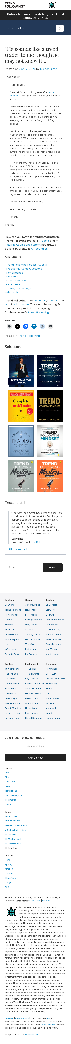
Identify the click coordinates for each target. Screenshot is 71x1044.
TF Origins (30, 668)
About (8, 777)
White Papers (12, 639)
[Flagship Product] (21, 371)
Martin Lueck (52, 654)
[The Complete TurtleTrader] (21, 406)
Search (52, 567)
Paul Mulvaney (53, 644)
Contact (9, 804)
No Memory (51, 683)
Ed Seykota (51, 605)
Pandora (9, 873)
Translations (11, 791)
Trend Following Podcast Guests (26, 264)
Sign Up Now (35, 757)
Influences (10, 649)
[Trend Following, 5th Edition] (50, 371)
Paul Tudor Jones (55, 619)
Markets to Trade (17, 280)
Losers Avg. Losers (55, 678)
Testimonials (11, 800)
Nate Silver (51, 713)
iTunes (8, 860)
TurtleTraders (12, 668)
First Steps (10, 781)
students (52, 300)
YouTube (36, 900)
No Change (51, 668)
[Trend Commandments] (50, 406)
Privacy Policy (22, 1018)
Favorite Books (12, 654)
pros (8, 304)
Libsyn (8, 882)
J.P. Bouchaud (12, 683)
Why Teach (31, 624)
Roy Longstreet (33, 713)
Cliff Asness (52, 624)
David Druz (10, 693)
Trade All (9, 629)
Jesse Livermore (13, 713)
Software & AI (12, 634)
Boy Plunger (31, 678)
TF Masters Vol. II (13, 843)
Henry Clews (31, 708)
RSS (7, 887)
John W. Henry (53, 634)
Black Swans (52, 698)
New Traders (32, 609)
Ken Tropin (51, 649)
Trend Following (29, 335)
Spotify (8, 864)
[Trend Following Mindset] (50, 441)
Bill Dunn (50, 614)
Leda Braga (11, 698)
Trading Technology (18, 288)
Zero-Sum (51, 673)
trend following (48, 1024)
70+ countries (38, 248)
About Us (12, 292)
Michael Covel (49, 69)
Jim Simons (11, 678)
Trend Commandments (16, 825)
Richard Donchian (34, 683)
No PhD (49, 688)
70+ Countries (32, 605)
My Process (31, 654)
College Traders (33, 619)
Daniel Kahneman (34, 718)
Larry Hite (51, 609)
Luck (48, 693)
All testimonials (18, 549)
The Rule (36, 542)
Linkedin (46, 900)
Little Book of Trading (15, 830)
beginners (40, 300)
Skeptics (29, 629)
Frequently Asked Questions (24, 268)
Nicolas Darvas (33, 693)
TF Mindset (10, 834)
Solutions (9, 605)
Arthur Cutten (32, 703)
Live (7, 644)
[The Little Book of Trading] (21, 441)
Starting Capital (33, 634)
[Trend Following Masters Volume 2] (50, 476)
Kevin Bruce (11, 688)
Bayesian (50, 703)
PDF (49, 1018)
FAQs (7, 786)
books (45, 240)
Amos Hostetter (33, 688)
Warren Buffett (12, 703)
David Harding (53, 629)
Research (12, 276)
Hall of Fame (11, 673)
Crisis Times (13, 284)
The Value (30, 644)
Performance (14, 272)
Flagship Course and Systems (23, 244)
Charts (8, 619)
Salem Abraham (54, 639)
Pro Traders (31, 614)
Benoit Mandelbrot (14, 708)
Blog (7, 772)
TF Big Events (32, 673)
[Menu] (64, 4)
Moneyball (51, 708)
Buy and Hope (12, 718)
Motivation (30, 649)
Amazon (9, 869)
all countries (21, 304)
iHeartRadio (10, 878)
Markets (9, 624)
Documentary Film (13, 795)
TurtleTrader (11, 816)
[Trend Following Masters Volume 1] (21, 476)
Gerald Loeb (31, 698)
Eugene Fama (53, 718)
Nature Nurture (33, 639)
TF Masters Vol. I (13, 839)
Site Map (9, 1018)
